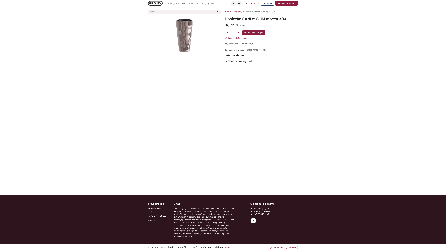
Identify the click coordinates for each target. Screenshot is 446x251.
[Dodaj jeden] (238, 32)
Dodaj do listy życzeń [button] (237, 38)
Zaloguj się (267, 3)
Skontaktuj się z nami (286, 3)
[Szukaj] (218, 12)
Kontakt (151, 220)
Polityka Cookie (229, 247)
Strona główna (154, 208)
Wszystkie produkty (233, 12)
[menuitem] (173, 3)
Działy (151, 211)
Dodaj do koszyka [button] (255, 32)
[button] (239, 3)
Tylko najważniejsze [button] (277, 247)
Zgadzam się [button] (292, 247)
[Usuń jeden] (227, 32)
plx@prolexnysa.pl (262, 211)
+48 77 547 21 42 (251, 3)
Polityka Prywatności (157, 216)
